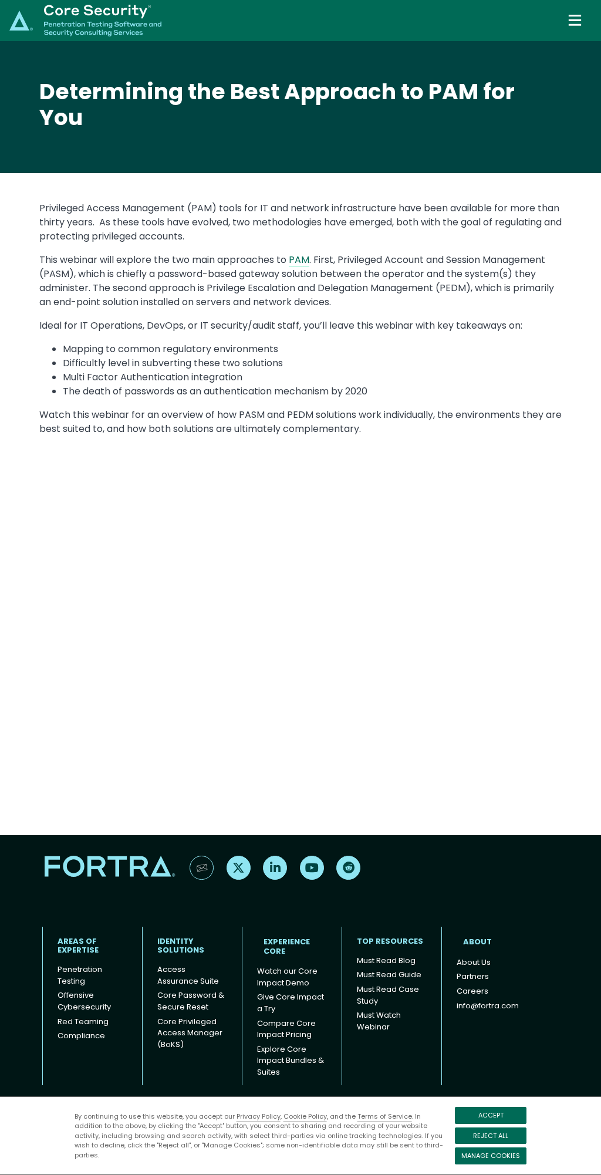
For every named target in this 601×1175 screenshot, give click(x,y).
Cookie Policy (305, 1116)
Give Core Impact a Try (290, 1002)
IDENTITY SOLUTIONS (180, 946)
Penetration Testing (80, 975)
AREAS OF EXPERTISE (78, 946)
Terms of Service (384, 1116)
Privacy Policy (259, 1116)
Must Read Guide (389, 974)
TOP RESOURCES (390, 941)
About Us (474, 962)
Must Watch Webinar (379, 1020)
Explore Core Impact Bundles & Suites (290, 1061)
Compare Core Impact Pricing (286, 1029)
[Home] (85, 19)
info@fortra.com (488, 1005)
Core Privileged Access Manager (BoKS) (189, 1033)
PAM (299, 259)
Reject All (490, 1135)
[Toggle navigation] (576, 20)
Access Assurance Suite (188, 975)
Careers (472, 991)
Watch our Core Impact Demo (287, 976)
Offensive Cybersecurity (84, 1001)
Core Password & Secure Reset (190, 1001)
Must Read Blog (386, 960)
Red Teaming (83, 1021)
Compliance (81, 1035)
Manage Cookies (490, 1155)
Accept (491, 1115)
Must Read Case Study (388, 995)
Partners (473, 976)
